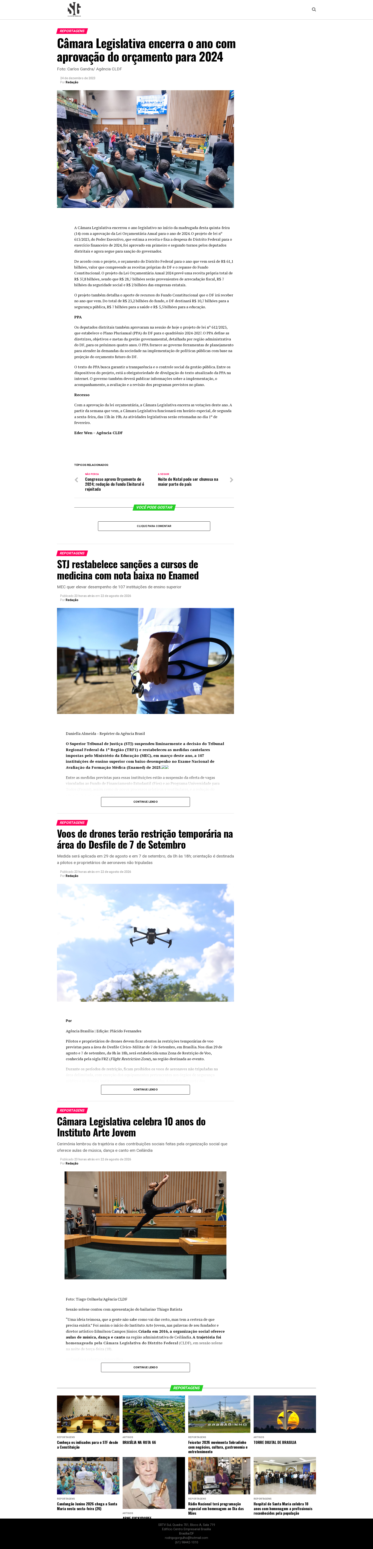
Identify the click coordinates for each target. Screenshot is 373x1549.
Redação (72, 82)
